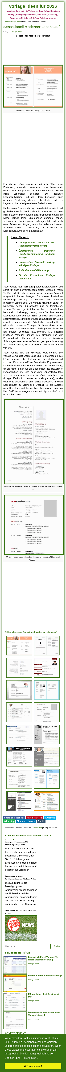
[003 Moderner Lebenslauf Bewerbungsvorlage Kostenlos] (47, 744)
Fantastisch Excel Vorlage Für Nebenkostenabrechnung (43, 958)
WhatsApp (9, 821)
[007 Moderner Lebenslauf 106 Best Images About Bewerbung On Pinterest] (19, 788)
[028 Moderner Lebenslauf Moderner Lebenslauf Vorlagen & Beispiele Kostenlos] (19, 810)
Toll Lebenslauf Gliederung (34, 270)
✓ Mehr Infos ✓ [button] (30, 1058)
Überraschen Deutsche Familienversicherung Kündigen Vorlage (37, 254)
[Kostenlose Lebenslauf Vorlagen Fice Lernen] (33, 107)
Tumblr (41, 821)
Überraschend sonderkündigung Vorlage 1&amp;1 (44, 1013)
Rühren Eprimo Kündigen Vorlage (45, 975)
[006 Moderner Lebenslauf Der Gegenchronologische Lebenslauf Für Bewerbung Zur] (47, 677)
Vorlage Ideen (16, 22)
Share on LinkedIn (26, 821)
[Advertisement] (33, 51)
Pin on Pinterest (34, 817)
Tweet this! (50, 817)
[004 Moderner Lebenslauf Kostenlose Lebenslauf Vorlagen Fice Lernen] (19, 655)
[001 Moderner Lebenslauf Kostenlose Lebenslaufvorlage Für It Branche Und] (19, 766)
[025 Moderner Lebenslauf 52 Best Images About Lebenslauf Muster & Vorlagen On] (47, 722)
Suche (57, 946)
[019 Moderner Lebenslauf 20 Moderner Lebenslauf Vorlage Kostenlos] (47, 655)
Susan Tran (37, 828)
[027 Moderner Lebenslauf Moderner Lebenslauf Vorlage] (47, 699)
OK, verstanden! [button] (33, 1066)
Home (7, 22)
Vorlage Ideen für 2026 (33, 6)
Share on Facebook (14, 817)
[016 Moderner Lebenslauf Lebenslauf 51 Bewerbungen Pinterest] (19, 722)
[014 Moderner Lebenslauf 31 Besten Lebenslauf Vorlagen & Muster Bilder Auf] (19, 744)
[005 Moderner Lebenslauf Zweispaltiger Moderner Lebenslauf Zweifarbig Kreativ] (19, 677)
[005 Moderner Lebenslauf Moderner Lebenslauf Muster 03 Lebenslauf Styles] (19, 699)
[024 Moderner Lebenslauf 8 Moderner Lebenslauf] (47, 810)
